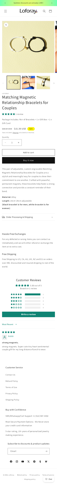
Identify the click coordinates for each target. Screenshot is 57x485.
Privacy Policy (12, 393)
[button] (5, 11)
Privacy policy (35, 475)
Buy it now (28, 160)
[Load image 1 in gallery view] (13, 82)
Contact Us (10, 374)
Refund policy (22, 475)
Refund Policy (12, 381)
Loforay (11, 475)
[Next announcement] (52, 3)
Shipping (15, 132)
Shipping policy (30, 479)
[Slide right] (54, 83)
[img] (8, 332)
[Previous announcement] (5, 3)
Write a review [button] (28, 314)
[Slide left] (3, 83)
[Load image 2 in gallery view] (28, 82)
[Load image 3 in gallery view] (43, 82)
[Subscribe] (46, 451)
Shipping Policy (12, 399)
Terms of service (48, 475)
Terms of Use (11, 387)
